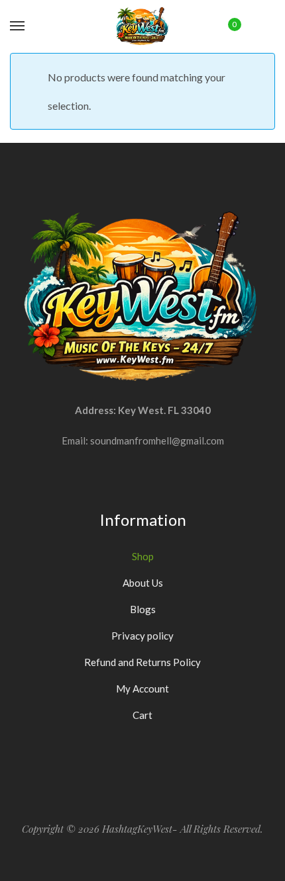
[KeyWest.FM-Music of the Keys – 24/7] (142, 26)
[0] (225, 25)
